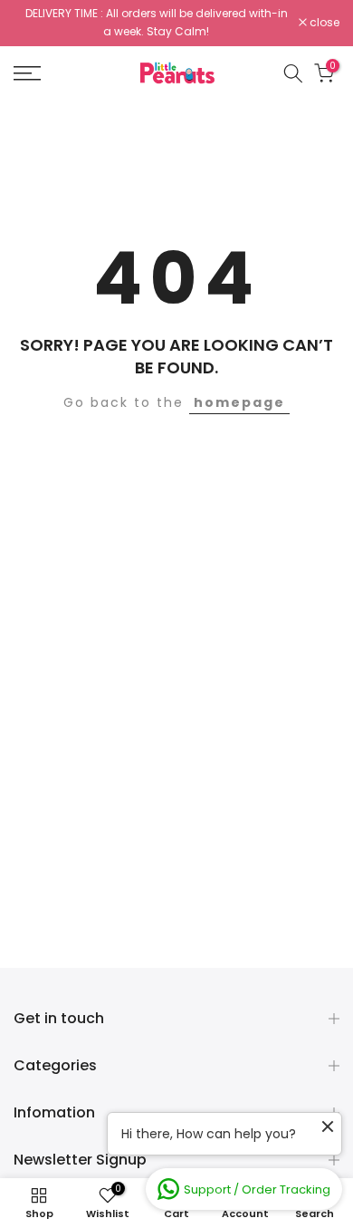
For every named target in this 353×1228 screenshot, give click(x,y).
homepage (239, 402)
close (323, 22)
